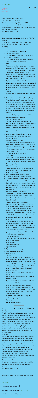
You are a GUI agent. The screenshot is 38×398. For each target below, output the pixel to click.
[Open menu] (24, 8)
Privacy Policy (25, 390)
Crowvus (5, 4)
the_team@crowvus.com (9, 386)
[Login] (29, 7)
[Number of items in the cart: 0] (35, 7)
